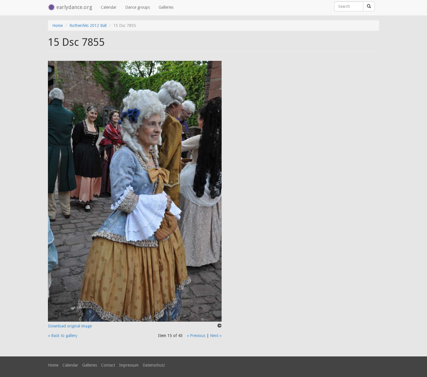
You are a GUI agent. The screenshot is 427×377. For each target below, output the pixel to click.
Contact (108, 365)
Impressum (129, 365)
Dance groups (137, 7)
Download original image (70, 326)
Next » (216, 335)
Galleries (166, 7)
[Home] (52, 7)
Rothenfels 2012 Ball (88, 25)
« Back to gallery (62, 335)
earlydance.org (74, 7)
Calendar (108, 7)
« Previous (196, 335)
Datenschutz (154, 365)
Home (57, 25)
